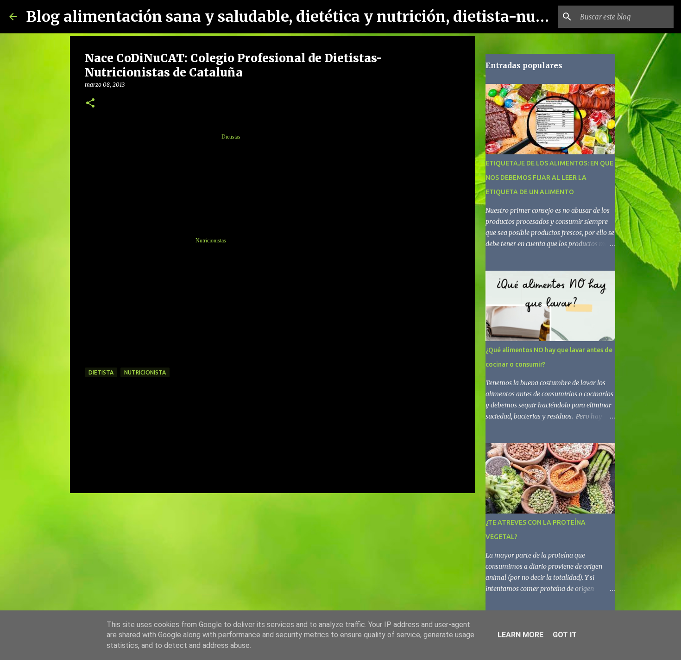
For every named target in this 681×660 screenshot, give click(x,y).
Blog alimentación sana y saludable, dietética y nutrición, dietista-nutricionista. (321, 16)
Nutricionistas (210, 240)
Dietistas (230, 136)
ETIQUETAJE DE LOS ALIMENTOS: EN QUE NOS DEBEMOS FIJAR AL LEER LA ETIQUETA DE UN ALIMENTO (549, 177)
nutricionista (145, 372)
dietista (101, 372)
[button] (90, 103)
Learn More (520, 634)
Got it (565, 634)
